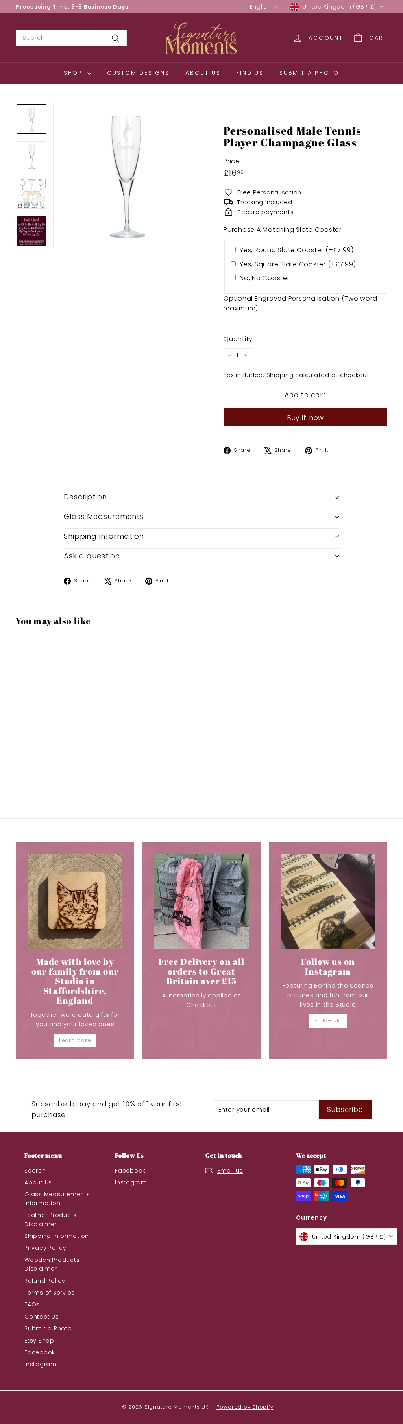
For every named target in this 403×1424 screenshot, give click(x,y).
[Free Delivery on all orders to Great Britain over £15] (201, 901)
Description (85, 497)
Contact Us (41, 1317)
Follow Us (327, 1020)
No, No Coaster (265, 278)
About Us (202, 73)
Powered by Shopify (245, 1407)
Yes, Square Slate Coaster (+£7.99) (298, 264)
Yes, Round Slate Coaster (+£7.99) (297, 250)
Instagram (40, 1364)
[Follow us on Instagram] (328, 901)
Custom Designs (138, 73)
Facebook (39, 1352)
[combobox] (71, 38)
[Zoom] (125, 175)
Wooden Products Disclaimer (51, 1264)
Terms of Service (49, 1293)
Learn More (75, 1040)
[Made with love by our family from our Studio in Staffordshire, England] (75, 901)
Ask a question (92, 556)
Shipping (280, 375)
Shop (74, 73)
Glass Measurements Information (57, 1198)
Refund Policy (44, 1281)
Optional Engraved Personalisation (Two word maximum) (300, 303)
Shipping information (104, 536)
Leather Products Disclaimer (50, 1219)
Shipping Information (56, 1236)
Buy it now (305, 418)
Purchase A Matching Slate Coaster (283, 229)
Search (35, 1171)
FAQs (32, 1304)
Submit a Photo (309, 73)
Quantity (238, 339)
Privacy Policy (45, 1248)
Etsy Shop (39, 1341)
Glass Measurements (104, 516)
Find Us (250, 73)
